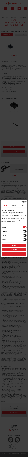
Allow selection (14, 249)
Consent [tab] (5, 205)
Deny (14, 253)
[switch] (25, 231)
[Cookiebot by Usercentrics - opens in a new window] (21, 202)
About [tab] (23, 205)
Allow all (14, 245)
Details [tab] (14, 205)
